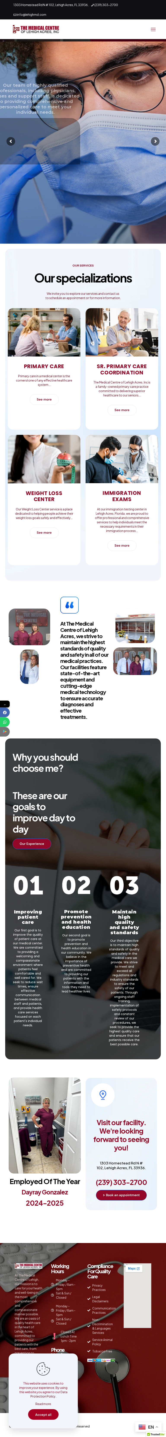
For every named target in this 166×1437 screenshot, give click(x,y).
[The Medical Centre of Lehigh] (35, 29)
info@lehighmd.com (31, 14)
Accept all (43, 1414)
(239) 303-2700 (106, 5)
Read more (43, 1404)
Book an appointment (136, 117)
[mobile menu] (153, 29)
